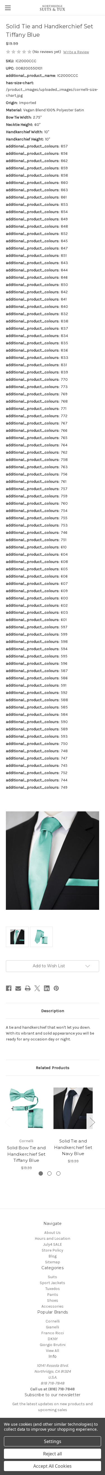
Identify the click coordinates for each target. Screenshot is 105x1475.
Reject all (52, 1454)
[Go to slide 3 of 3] (58, 1173)
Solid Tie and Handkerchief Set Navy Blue (73, 1147)
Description (52, 1010)
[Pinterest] (56, 988)
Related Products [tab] (52, 1067)
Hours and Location (52, 1238)
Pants (52, 1294)
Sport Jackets (52, 1282)
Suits (52, 1277)
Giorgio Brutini (53, 1344)
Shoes (52, 1300)
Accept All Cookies (52, 1466)
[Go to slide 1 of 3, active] (41, 1173)
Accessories (52, 1306)
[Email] (18, 988)
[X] (37, 988)
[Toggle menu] (7, 7)
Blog (52, 1256)
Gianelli (52, 1327)
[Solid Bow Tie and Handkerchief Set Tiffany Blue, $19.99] (26, 1108)
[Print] (28, 988)
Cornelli (53, 1321)
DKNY (53, 1338)
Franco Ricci (52, 1333)
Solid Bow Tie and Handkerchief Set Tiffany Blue (26, 1154)
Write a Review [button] (76, 52)
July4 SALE (52, 1244)
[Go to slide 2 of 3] (49, 1173)
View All (52, 1350)
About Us (52, 1232)
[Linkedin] (47, 988)
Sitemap (52, 1262)
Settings (52, 1441)
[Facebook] (8, 988)
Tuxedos (52, 1288)
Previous (7, 1121)
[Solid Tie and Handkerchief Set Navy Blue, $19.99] (73, 1108)
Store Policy (52, 1250)
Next (92, 1121)
